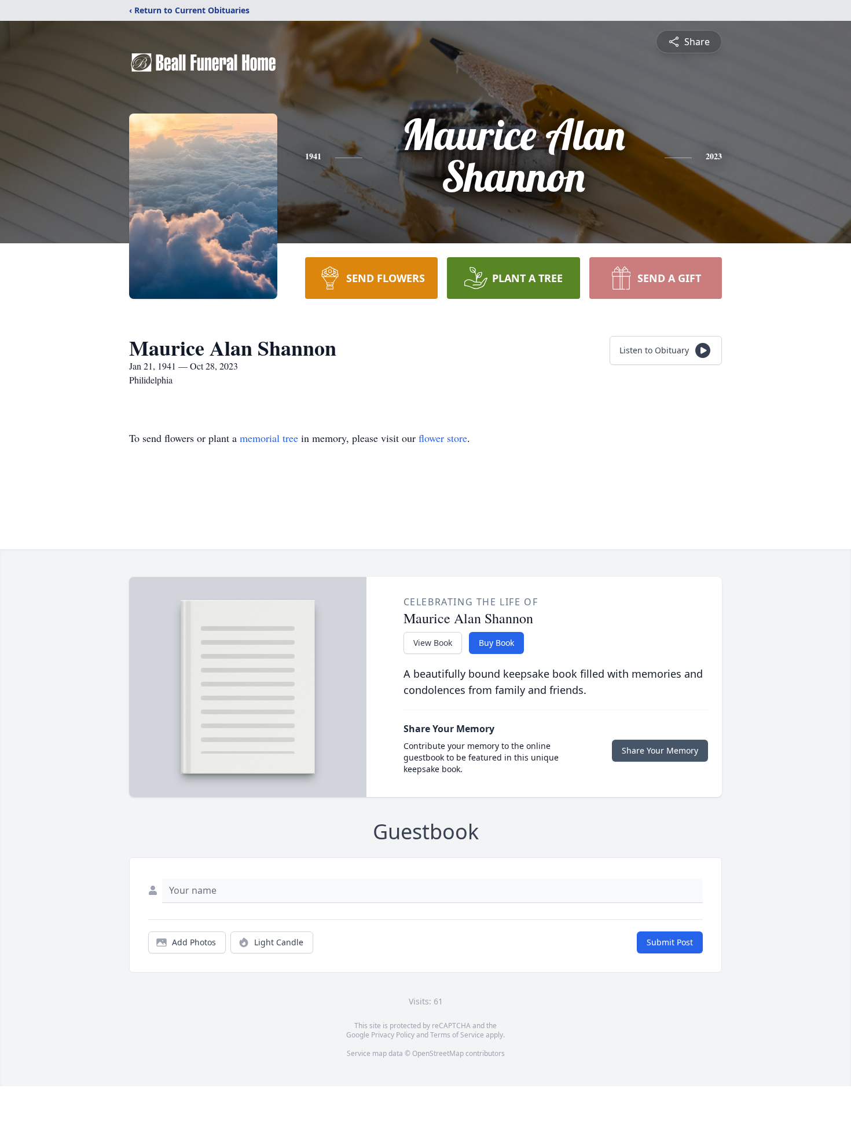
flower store (443, 438)
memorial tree (269, 438)
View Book (432, 642)
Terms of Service (457, 1035)
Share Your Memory (660, 750)
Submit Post (670, 942)
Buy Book (496, 642)
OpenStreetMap (438, 1053)
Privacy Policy (393, 1035)
